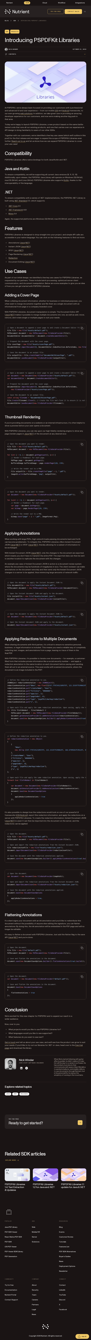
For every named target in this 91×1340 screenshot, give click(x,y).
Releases (24, 1094)
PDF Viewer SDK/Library (14, 1251)
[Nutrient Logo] (17, 11)
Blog (61, 1227)
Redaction (13, 258)
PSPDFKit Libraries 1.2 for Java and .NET (44, 1186)
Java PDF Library (11, 1227)
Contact (62, 1285)
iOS (56, 110)
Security (35, 1290)
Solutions (35, 1242)
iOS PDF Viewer (11, 1247)
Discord (62, 1300)
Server (34, 1237)
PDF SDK (8, 1242)
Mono (11, 213)
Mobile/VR (36, 1232)
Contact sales (73, 11)
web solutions (26, 113)
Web (33, 1227)
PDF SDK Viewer (11, 1232)
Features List (64, 1247)
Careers (35, 1300)
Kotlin (66, 180)
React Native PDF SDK (13, 1237)
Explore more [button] (10, 1160)
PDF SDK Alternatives (67, 1251)
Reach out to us (18, 141)
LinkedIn (62, 1290)
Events (61, 1232)
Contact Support (11, 1300)
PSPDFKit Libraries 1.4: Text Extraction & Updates (15, 1187)
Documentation (11, 1290)
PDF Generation (11, 1256)
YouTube (62, 1295)
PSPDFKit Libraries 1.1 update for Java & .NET (73, 1186)
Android (65, 110)
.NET (27, 242)
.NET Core (13, 206)
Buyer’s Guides (65, 1256)
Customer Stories (66, 1237)
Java (22, 242)
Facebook (63, 1309)
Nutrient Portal (10, 1295)
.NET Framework (16, 210)
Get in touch (10, 1042)
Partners (35, 1305)
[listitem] (21, 1068)
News (61, 1261)
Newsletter (63, 1271)
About (34, 1285)
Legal (34, 1309)
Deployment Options (67, 1266)
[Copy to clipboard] (82, 328)
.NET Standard (20, 201)
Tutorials (62, 1242)
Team (34, 1295)
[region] (45, 343)
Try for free (55, 11)
